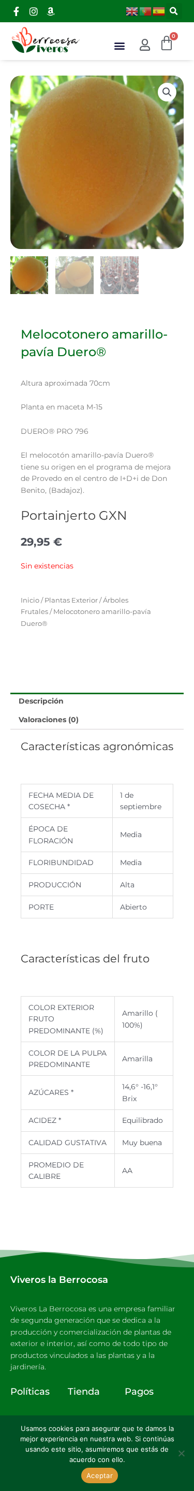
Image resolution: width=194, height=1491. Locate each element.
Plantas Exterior (71, 600)
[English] (132, 10)
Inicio (30, 600)
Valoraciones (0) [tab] (49, 719)
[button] (174, 11)
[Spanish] (159, 10)
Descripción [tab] (41, 701)
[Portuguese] (146, 10)
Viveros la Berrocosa (59, 1279)
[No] (181, 1453)
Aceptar (99, 1475)
